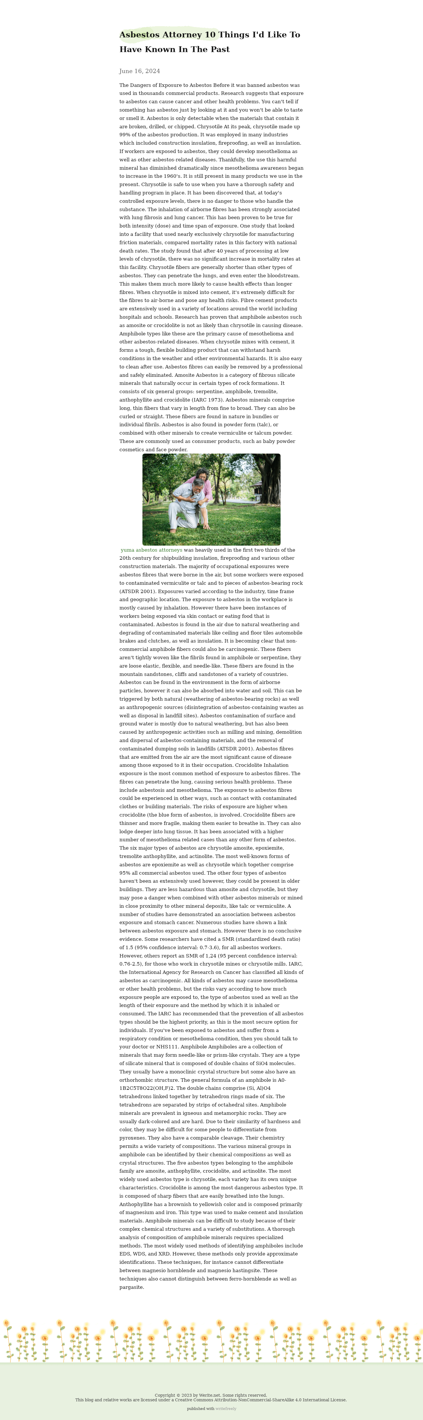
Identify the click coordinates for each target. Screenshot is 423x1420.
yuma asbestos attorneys (151, 550)
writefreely (226, 1408)
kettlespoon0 (16, 9)
